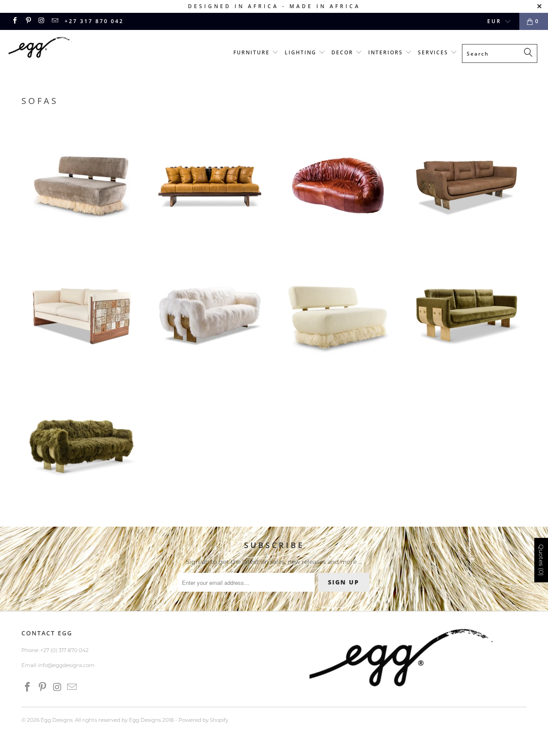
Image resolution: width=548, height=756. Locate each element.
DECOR (343, 52)
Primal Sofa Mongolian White (210, 317)
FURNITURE (252, 52)
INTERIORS (386, 52)
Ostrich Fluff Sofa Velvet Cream (81, 186)
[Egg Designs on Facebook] (14, 21)
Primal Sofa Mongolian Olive (81, 447)
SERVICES (434, 52)
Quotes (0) (541, 560)
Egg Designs (57, 720)
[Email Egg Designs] (54, 21)
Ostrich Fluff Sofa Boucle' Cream (338, 317)
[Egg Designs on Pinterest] (27, 21)
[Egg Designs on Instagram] (41, 21)
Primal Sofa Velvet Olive (467, 317)
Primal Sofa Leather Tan (467, 186)
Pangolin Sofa (338, 186)
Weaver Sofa (210, 186)
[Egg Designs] (48, 49)
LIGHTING (302, 52)
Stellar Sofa (81, 317)
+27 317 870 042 (94, 21)
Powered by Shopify (203, 720)
